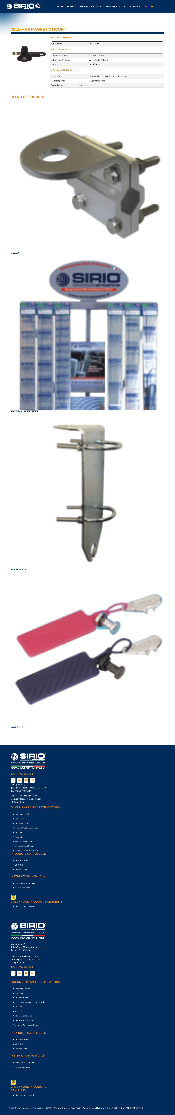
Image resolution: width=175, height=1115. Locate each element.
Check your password (24, 906)
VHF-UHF (19, 865)
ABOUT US (71, 6)
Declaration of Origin (24, 846)
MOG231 (18, 837)
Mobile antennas (22, 888)
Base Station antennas (25, 883)
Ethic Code (20, 819)
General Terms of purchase (27, 850)
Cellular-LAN (21, 869)
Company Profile (22, 814)
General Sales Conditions (26, 1025)
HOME (60, 6)
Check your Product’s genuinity (36, 901)
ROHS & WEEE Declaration (26, 828)
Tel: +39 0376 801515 (21, 791)
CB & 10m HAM (21, 860)
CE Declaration (21, 823)
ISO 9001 (18, 832)
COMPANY (84, 6)
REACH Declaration (23, 841)
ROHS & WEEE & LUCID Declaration (30, 1002)
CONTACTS (135, 6)
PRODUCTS (96, 6)
